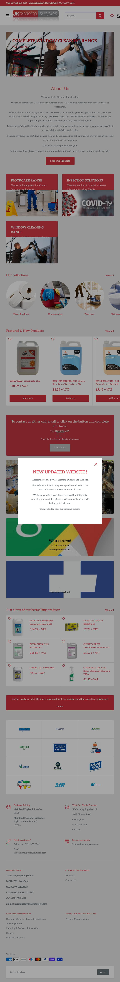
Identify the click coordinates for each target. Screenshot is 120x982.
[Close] (96, 464)
